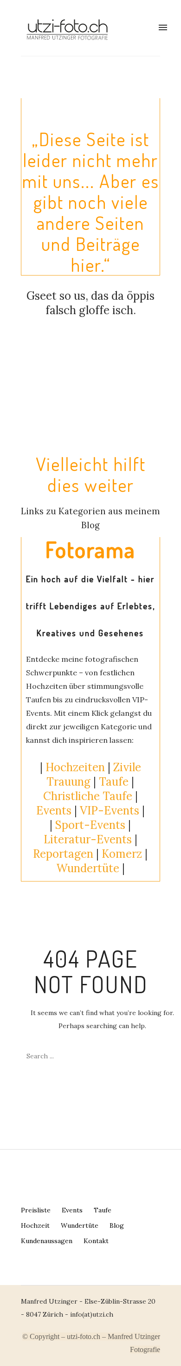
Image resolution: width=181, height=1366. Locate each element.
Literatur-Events (88, 839)
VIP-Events (109, 810)
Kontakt (96, 1241)
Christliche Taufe (87, 796)
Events (53, 810)
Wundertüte (79, 1225)
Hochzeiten (75, 767)
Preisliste (36, 1210)
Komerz (122, 854)
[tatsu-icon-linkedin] (36, 1279)
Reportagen (63, 854)
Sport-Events (90, 825)
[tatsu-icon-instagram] (20, 1279)
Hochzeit (35, 1225)
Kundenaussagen (46, 1241)
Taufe (114, 781)
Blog (117, 1225)
